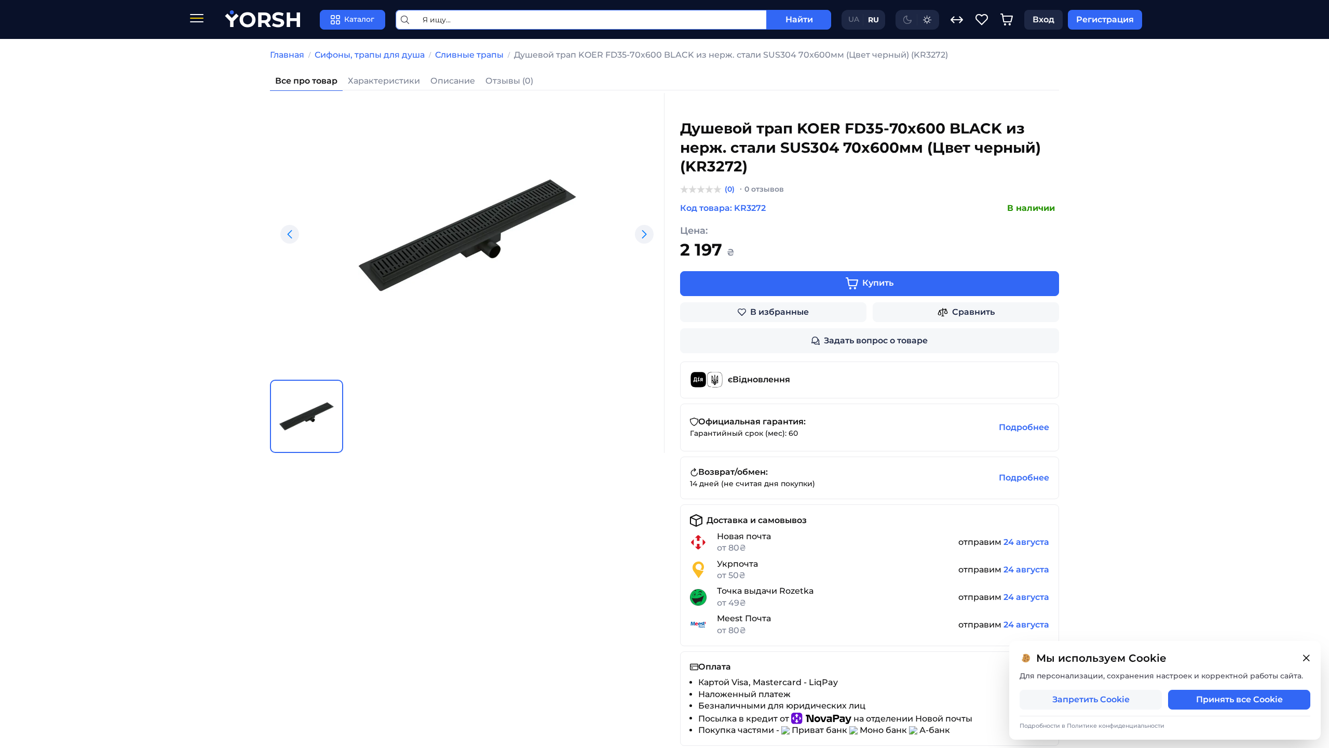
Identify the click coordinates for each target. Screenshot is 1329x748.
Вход (1043, 19)
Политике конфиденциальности (1115, 725)
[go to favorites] (981, 20)
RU (873, 19)
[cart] (1006, 20)
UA (853, 19)
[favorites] (982, 20)
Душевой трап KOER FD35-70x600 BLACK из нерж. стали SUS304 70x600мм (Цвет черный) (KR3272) (731, 55)
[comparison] (957, 20)
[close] (1306, 658)
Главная (287, 55)
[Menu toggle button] (197, 19)
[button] (289, 234)
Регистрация (1105, 19)
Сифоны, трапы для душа (370, 55)
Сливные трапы (469, 55)
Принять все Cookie (1239, 699)
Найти (799, 19)
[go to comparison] (957, 20)
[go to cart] (1006, 20)
